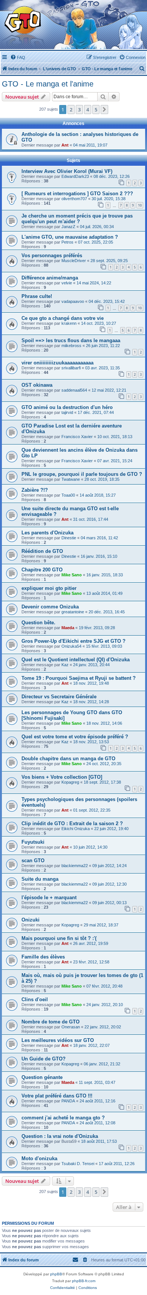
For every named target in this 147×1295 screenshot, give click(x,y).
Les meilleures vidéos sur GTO (57, 1040)
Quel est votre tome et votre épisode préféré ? (74, 736)
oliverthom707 (74, 198)
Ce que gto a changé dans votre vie (62, 318)
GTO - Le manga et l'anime (47, 84)
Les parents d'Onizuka (47, 533)
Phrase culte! (36, 296)
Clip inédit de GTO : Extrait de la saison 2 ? (72, 823)
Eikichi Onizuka (75, 828)
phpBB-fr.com (83, 1281)
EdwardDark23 (75, 176)
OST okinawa (36, 385)
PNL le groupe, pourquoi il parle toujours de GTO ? (81, 474)
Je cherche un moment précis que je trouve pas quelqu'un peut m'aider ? (77, 218)
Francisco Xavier (77, 436)
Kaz (65, 664)
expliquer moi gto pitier (49, 588)
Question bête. (38, 622)
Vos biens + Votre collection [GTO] (61, 777)
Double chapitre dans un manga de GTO (68, 758)
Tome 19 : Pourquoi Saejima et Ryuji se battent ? (78, 678)
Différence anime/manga (49, 278)
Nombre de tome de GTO (50, 1022)
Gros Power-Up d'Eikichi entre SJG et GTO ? (73, 641)
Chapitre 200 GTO (42, 570)
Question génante (42, 1077)
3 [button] (79, 109)
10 (140, 205)
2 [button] (71, 109)
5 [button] (96, 109)
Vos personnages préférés (51, 255)
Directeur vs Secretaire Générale (58, 696)
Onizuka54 (71, 646)
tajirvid (67, 412)
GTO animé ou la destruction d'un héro (67, 407)
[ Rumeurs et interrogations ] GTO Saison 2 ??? (77, 193)
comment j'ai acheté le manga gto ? (63, 1118)
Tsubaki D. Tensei (77, 1163)
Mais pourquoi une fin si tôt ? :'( (58, 938)
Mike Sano (71, 575)
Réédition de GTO (42, 551)
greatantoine (72, 612)
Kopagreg (70, 782)
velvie (66, 283)
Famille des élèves (43, 957)
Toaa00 (68, 495)
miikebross (71, 345)
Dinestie (68, 538)
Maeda (67, 627)
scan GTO (32, 860)
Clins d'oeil (34, 999)
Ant (65, 145)
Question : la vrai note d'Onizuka (59, 1136)
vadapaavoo (72, 301)
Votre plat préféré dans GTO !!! (56, 1096)
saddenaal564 (74, 390)
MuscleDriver (73, 260)
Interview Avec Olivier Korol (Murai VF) (66, 171)
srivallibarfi (71, 368)
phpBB (56, 1274)
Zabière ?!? (34, 490)
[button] (104, 109)
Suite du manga (39, 879)
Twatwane (70, 479)
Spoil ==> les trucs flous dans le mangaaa (70, 340)
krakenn (69, 323)
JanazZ (68, 226)
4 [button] (87, 109)
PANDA (68, 1101)
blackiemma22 (74, 865)
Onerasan (70, 1027)
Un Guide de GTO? (43, 1059)
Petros (67, 242)
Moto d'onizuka (39, 1158)
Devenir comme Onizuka (50, 607)
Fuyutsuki (32, 842)
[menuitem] (17, 57)
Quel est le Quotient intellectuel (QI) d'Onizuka (75, 659)
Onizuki (30, 920)
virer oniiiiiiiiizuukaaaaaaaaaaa (57, 363)
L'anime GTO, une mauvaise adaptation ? (69, 237)
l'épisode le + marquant (49, 897)
